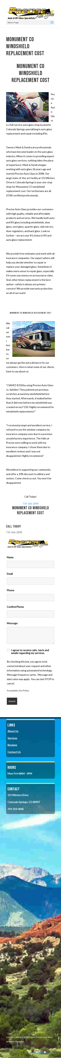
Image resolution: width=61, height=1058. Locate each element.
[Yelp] (32, 1052)
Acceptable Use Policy (18, 691)
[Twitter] (49, 1052)
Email (10, 573)
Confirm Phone (15, 606)
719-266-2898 (30, 503)
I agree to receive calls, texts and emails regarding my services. (30, 651)
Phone (10, 590)
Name (10, 557)
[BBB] (40, 1052)
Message (12, 623)
